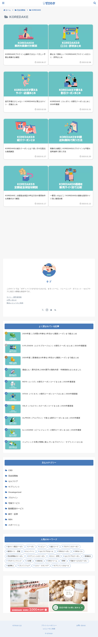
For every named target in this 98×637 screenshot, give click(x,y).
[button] (90, 314)
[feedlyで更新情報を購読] (51, 310)
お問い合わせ (81, 625)
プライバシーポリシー (49, 625)
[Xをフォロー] (42, 310)
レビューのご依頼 (49, 629)
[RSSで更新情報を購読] (55, 310)
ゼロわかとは (17, 625)
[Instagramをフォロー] (47, 310)
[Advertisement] (49, 236)
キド (49, 281)
